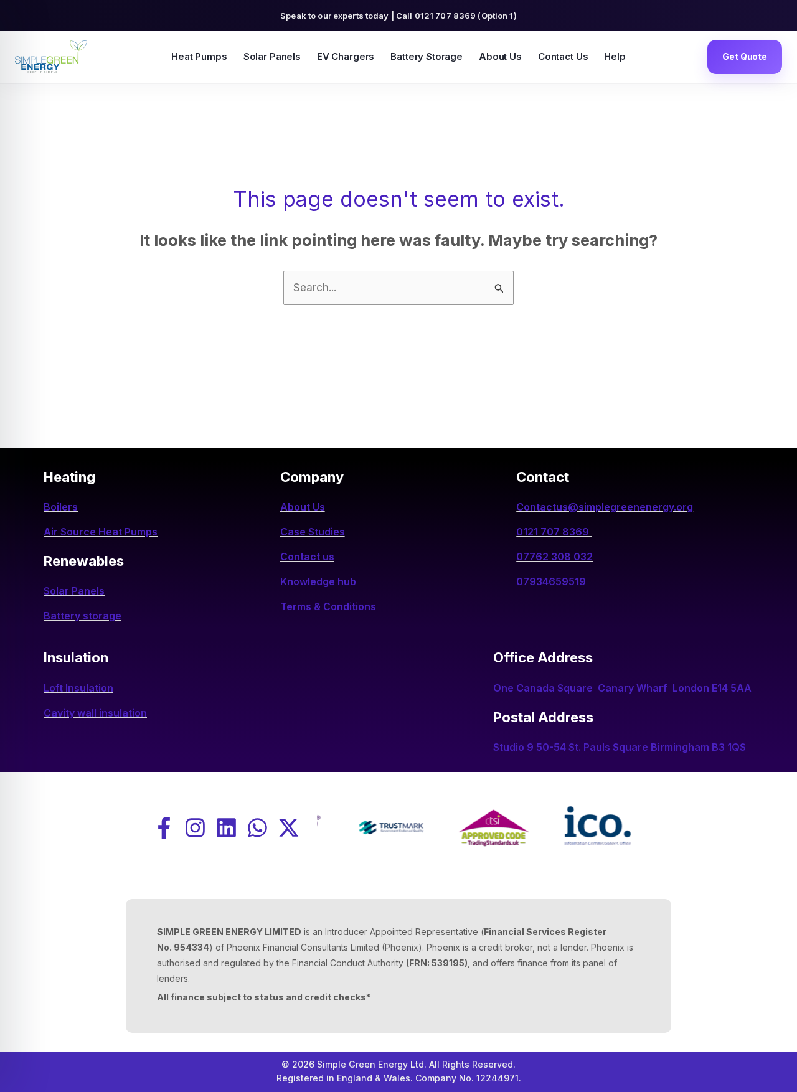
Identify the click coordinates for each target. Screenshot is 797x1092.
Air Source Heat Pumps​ (101, 531)
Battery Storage (426, 56)
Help (614, 56)
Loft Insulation (78, 688)
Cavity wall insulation (95, 713)
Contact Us (563, 56)
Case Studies (312, 531)
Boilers (61, 507)
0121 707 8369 (554, 531)
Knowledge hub (318, 581)
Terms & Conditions (328, 606)
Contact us (307, 556)
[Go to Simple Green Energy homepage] (51, 56)
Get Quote (744, 56)
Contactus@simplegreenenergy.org (604, 507)
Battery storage (82, 616)
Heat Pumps (199, 56)
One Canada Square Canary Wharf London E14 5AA (622, 688)
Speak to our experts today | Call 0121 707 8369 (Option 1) (398, 16)
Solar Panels (272, 56)
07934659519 (551, 581)
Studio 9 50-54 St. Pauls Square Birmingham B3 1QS (619, 747)
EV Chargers (345, 56)
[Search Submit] (499, 287)
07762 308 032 (554, 556)
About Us (500, 56)
